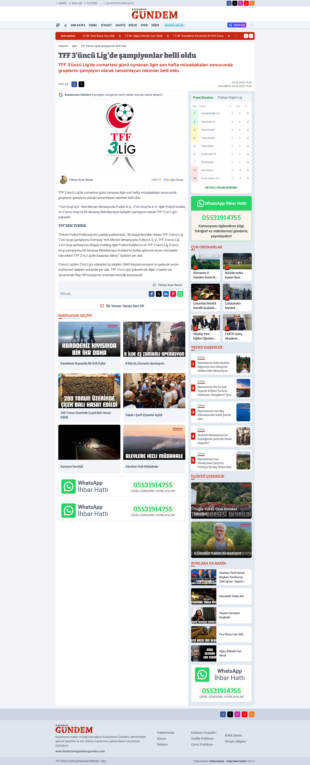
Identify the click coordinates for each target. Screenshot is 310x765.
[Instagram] (240, 3)
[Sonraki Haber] (251, 36)
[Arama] (252, 25)
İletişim (92, 3)
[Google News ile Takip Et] (173, 179)
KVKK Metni (233, 735)
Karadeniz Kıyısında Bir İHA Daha (173, 36)
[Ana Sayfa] (65, 25)
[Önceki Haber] (246, 36)
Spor (144, 25)
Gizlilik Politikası (202, 738)
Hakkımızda (165, 732)
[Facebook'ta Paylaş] (74, 84)
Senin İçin (239, 25)
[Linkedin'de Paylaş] (166, 294)
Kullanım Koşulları (203, 732)
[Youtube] (246, 3)
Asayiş (120, 25)
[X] (234, 3)
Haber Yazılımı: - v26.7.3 (224, 761)
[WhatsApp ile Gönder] (180, 294)
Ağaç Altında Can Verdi (118, 36)
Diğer (155, 25)
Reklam (77, 3)
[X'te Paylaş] (81, 84)
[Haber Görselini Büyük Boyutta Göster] (121, 136)
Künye (63, 3)
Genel (93, 25)
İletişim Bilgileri (235, 741)
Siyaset (106, 25)
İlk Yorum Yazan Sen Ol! (125, 306)
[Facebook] (229, 3)
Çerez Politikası (202, 744)
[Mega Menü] (57, 25)
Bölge (133, 25)
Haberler (63, 46)
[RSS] (252, 3)
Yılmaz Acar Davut (81, 179)
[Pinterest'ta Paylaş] (173, 294)
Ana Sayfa (78, 25)
